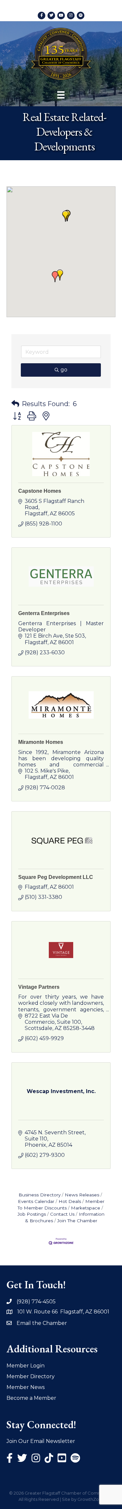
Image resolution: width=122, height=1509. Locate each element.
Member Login (26, 1366)
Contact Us (62, 1214)
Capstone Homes (39, 491)
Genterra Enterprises (44, 613)
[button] (65, 216)
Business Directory (40, 1194)
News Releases (82, 1194)
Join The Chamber (77, 1220)
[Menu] (61, 95)
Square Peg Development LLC (55, 877)
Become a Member (31, 1398)
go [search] (64, 370)
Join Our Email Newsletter (41, 1441)
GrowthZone (90, 1499)
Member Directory (31, 1376)
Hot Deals (70, 1201)
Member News (26, 1387)
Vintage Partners (39, 987)
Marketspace (85, 1207)
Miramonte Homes (40, 742)
